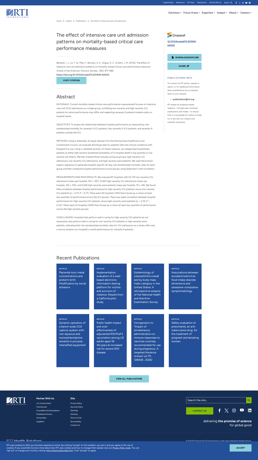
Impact (69, 21)
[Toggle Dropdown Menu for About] (237, 13)
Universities (41, 418)
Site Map (74, 411)
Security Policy (76, 407)
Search (227, 3)
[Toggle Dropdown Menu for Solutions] (180, 13)
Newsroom (180, 2)
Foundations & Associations (48, 411)
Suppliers (40, 422)
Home (59, 21)
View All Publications (129, 378)
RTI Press (190, 2)
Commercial (41, 407)
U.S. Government (43, 403)
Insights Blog (168, 2)
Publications (202, 2)
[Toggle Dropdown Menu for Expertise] (214, 13)
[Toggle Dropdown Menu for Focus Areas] (199, 13)
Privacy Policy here (122, 448)
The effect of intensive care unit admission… (108, 21)
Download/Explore (187, 57)
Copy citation (71, 80)
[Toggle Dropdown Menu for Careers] (251, 13)
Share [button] (182, 66)
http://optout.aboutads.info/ (59, 450)
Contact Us (75, 425)
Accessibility (75, 422)
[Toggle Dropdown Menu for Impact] (226, 13)
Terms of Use (76, 418)
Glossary (74, 414)
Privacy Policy (76, 403)
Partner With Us (215, 2)
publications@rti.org (183, 99)
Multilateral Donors (44, 414)
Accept (244, 447)
